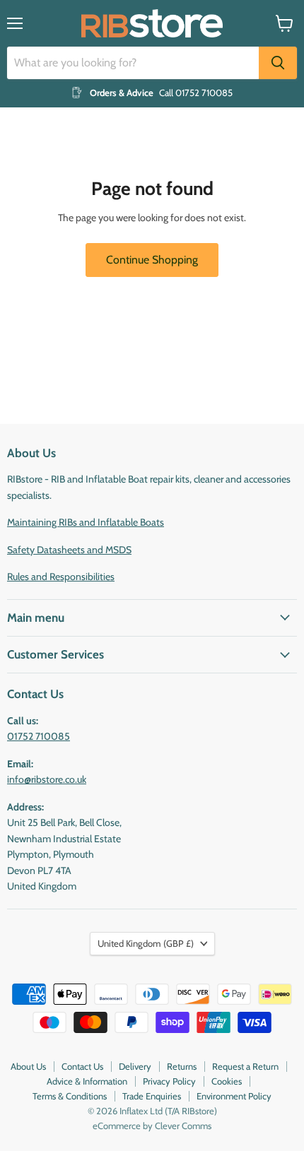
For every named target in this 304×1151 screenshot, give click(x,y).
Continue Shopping (152, 259)
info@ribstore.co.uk (46, 779)
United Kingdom (146, 943)
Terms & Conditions (70, 1096)
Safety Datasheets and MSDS (69, 549)
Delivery (135, 1066)
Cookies (226, 1081)
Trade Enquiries (151, 1096)
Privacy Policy (169, 1081)
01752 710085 (38, 736)
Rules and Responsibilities (61, 576)
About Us (28, 1066)
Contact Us (82, 1066)
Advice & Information (87, 1081)
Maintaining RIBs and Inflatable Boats (85, 522)
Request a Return (245, 1066)
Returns (182, 1066)
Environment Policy (234, 1096)
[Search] (278, 63)
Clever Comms (183, 1125)
